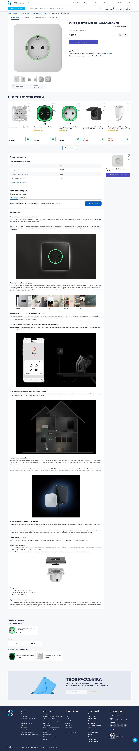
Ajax (16, 643)
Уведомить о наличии (83, 42)
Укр (127, 2)
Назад (10, 46)
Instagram (118, 725)
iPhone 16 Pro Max (93, 721)
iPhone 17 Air (91, 737)
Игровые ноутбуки (93, 732)
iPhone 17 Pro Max (93, 741)
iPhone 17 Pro (92, 739)
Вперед (65, 46)
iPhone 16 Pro (92, 718)
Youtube (111, 725)
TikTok (125, 725)
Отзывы (13, 197)
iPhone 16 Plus (92, 716)
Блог (74, 2)
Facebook (114, 725)
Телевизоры (91, 723)
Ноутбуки (91, 730)
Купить (28, 139)
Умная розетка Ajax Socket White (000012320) (25, 629)
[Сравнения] (29, 110)
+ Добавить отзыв (93, 203)
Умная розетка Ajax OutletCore (53, 655)
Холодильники (92, 727)
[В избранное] (29, 106)
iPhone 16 (90, 714)
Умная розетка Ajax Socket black (25, 655)
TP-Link (33, 643)
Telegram (121, 725)
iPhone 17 (90, 734)
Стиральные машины (94, 725)
